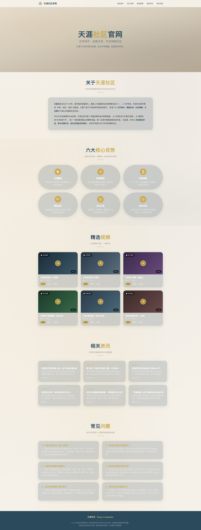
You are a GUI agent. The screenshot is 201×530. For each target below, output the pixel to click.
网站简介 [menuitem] (120, 3)
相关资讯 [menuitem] (150, 3)
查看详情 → (45, 378)
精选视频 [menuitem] (140, 3)
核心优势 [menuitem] (130, 3)
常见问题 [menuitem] (160, 3)
